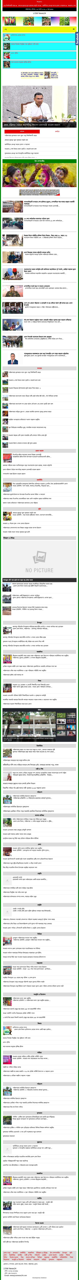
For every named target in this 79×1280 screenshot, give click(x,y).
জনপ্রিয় (57, 131)
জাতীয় (39, 1198)
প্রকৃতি (39, 873)
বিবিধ (39, 710)
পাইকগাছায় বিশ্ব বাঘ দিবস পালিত (13, 1107)
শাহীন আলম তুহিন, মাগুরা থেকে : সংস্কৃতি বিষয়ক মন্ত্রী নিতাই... (33, 1203)
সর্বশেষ (22, 131)
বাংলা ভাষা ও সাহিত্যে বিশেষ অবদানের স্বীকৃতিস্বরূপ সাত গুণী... (47, 321)
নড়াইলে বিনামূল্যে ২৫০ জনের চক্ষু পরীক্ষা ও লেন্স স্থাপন (19, 978)
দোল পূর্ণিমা (6, 1042)
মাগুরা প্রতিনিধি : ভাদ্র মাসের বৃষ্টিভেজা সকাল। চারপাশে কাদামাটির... (33, 514)
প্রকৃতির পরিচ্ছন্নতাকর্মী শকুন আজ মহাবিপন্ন (15, 1161)
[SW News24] (39, 13)
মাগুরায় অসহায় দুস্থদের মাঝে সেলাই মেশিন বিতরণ (19, 783)
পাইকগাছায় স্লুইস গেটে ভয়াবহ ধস (13, 675)
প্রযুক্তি (40, 905)
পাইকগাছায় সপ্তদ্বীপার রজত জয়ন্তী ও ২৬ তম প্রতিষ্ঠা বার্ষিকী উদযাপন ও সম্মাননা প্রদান (28, 1071)
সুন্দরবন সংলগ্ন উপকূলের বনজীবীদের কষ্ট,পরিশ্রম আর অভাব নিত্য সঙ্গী (23, 641)
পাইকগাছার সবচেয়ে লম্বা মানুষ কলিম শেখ (16, 760)
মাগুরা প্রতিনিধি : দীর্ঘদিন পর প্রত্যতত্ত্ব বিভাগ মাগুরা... (29, 608)
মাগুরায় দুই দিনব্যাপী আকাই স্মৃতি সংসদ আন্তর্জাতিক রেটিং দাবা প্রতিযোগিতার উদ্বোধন (28, 859)
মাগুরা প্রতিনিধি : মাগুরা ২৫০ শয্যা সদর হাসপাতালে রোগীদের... (32, 968)
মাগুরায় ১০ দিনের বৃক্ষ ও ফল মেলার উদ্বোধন (16, 523)
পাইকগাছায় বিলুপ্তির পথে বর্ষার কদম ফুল (15, 892)
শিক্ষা (39, 681)
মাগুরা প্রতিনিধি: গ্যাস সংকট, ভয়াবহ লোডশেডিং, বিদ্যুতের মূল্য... (40, 485)
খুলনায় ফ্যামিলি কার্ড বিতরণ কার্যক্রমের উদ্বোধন (17, 1217)
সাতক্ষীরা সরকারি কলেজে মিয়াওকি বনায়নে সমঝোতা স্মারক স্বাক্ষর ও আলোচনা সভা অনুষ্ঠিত (30, 700)
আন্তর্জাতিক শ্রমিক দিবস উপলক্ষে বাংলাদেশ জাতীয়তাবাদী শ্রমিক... (32, 456)
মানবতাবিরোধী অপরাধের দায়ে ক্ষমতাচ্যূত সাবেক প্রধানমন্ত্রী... (49, 204)
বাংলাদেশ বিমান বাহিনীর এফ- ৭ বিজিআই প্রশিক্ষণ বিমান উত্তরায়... (45, 237)
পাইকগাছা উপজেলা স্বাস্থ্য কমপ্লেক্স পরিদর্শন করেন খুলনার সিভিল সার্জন (23, 982)
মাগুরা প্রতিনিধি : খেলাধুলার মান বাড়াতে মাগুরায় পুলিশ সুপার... (31, 849)
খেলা (39, 844)
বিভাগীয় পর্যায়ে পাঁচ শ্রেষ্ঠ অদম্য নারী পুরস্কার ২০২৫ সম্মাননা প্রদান (24, 788)
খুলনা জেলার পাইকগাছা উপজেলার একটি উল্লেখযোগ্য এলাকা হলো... (32, 597)
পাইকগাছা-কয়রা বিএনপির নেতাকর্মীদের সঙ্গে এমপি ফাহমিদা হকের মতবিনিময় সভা (27, 499)
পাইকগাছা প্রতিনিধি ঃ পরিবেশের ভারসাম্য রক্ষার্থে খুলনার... (32, 797)
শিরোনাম (6, 1259)
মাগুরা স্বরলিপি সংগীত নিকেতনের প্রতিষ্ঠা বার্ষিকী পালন (19, 1013)
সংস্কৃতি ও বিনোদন (39, 994)
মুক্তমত (39, 1142)
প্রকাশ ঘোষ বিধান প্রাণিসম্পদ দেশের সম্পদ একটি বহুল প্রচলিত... (32, 1028)
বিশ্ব (22, 1257)
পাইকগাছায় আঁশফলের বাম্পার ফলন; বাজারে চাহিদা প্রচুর (19, 896)
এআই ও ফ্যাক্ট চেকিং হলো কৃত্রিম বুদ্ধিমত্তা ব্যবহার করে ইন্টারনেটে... (32, 910)
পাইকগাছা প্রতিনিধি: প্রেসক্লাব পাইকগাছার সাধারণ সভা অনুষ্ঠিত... (32, 939)
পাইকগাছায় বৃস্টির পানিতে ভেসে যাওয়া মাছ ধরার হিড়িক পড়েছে (21, 1238)
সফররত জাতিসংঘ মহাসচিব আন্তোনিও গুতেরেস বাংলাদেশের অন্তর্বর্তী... (50, 271)
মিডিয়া (39, 934)
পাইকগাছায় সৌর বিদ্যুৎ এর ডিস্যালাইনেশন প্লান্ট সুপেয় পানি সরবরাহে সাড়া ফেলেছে (27, 924)
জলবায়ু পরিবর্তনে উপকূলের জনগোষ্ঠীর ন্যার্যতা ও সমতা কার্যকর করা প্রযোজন (25, 646)
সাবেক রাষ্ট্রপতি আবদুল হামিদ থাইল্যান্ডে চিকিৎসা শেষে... (41, 253)
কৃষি (39, 509)
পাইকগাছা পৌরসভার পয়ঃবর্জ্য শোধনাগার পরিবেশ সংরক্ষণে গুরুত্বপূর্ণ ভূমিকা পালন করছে (29, 919)
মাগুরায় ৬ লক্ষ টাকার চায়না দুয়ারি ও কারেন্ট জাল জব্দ (58, 6)
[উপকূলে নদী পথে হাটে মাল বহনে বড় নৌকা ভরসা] (39, 561)
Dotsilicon (43, 1278)
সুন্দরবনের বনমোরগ (9, 1136)
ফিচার (39, 1023)
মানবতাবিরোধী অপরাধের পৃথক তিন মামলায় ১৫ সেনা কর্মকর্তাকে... (43, 220)
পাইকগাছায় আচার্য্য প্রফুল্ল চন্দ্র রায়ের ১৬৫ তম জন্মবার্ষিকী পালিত (22, 1009)
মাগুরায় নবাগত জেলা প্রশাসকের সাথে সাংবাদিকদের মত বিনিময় (21, 948)
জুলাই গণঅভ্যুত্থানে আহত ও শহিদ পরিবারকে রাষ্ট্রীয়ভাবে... (48, 305)
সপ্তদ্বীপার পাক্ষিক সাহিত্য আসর (12, 1067)
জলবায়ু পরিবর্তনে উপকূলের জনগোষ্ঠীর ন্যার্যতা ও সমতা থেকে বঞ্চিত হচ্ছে (24, 637)
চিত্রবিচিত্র (39, 746)
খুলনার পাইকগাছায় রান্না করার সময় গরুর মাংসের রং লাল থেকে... (34, 751)
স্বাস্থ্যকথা (39, 963)
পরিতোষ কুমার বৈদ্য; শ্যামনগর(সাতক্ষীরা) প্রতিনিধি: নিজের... (39, 774)
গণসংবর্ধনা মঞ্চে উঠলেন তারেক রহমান (14, 474)
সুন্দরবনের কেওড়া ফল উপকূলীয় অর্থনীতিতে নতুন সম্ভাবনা (22, 153)
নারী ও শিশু (39, 769)
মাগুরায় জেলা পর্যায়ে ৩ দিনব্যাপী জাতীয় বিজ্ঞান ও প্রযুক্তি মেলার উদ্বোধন (24, 928)
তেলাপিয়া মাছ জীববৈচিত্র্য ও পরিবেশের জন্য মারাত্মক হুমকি (20, 1165)
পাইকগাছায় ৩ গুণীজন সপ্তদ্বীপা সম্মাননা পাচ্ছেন (16, 1076)
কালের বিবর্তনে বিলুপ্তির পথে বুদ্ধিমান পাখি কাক (16, 1038)
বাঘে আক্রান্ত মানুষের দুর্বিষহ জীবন (13, 1046)
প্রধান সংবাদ (40, 451)
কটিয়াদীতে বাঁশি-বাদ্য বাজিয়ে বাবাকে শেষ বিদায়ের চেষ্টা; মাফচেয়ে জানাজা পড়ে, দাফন (31, 765)
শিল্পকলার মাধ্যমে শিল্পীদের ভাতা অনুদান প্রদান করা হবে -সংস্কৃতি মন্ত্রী (23, 1213)
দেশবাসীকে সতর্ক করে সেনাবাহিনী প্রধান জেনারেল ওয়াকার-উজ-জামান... (46, 287)
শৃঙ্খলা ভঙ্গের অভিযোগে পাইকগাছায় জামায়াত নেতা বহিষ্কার (20, 503)
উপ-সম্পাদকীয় (39, 161)
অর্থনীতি (22, 1253)
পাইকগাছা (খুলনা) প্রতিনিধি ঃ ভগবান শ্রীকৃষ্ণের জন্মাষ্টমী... (41, 657)
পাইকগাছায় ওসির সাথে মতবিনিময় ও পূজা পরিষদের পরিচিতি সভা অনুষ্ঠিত (24, 671)
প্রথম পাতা (6, 1253)
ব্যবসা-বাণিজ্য (39, 815)
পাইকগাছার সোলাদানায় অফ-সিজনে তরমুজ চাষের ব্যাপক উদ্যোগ (22, 528)
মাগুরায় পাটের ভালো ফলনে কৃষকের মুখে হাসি (16, 532)
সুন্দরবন (39, 1113)
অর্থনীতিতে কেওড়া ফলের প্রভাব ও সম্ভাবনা (29, 6)
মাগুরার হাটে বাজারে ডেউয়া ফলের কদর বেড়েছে (17, 834)
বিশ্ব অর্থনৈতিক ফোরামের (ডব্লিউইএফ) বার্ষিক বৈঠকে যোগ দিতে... (43, 338)
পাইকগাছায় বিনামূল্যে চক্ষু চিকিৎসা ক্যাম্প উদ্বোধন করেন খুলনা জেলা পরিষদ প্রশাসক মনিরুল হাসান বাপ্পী (33, 986)
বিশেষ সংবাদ (39, 1223)
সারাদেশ (36, 1259)
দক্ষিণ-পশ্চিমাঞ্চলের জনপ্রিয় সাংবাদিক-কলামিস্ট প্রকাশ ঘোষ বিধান (22, 1157)
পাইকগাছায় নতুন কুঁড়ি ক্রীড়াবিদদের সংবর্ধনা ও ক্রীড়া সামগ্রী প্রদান (22, 863)
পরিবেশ (39, 792)
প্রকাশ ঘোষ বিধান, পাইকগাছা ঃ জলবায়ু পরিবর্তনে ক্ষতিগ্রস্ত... (38, 628)
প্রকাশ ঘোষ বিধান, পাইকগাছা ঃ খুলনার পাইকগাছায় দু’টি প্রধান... (38, 1228)
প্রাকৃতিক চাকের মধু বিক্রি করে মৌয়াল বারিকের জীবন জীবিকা (20, 838)
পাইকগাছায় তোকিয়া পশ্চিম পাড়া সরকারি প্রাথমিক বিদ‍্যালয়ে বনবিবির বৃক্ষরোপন (28, 811)
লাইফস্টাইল (63, 1257)
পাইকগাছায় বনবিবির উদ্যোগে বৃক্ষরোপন (16, 807)
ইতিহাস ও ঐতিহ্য (8, 538)
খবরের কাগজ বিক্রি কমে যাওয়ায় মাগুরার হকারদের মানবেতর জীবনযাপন (24, 957)
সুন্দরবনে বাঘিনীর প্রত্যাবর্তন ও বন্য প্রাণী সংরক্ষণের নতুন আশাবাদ (22, 1132)
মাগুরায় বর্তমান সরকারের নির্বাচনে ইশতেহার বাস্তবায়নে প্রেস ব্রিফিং (22, 953)
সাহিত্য (39, 1052)
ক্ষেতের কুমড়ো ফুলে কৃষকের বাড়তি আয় (16, 140)
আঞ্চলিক (39, 652)
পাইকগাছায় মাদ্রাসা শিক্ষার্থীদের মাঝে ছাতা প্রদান (17, 704)
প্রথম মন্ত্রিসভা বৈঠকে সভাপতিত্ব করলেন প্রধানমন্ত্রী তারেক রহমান (32, 125)
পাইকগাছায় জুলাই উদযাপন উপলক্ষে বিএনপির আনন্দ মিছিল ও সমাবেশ (24, 494)
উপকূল (39, 623)
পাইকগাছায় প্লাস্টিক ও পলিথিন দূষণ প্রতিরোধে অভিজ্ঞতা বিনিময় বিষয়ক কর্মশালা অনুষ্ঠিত (28, 1127)
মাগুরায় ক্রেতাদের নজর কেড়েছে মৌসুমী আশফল (17, 830)
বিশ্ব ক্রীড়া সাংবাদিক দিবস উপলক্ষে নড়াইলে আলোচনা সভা (20, 867)
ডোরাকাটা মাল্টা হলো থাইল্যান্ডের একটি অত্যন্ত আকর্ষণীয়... (30, 878)
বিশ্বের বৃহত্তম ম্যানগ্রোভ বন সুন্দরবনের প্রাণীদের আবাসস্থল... (34, 1118)
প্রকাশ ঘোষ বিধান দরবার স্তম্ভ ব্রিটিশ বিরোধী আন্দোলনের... (32, 585)
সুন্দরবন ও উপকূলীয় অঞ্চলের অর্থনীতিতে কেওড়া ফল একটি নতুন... (32, 1147)
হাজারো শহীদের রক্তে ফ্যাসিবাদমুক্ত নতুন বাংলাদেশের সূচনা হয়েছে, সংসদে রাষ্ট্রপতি (27, 465)
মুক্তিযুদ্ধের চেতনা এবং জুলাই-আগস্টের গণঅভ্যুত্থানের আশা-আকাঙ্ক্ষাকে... (46, 355)
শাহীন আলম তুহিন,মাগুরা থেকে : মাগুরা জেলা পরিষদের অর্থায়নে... (32, 686)
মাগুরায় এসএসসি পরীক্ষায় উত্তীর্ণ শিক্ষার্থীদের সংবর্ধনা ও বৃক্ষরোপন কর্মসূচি (24, 695)
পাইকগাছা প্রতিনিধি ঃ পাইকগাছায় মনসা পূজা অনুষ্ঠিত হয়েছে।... (32, 999)
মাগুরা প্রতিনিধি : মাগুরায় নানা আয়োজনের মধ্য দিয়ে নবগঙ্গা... (31, 1057)
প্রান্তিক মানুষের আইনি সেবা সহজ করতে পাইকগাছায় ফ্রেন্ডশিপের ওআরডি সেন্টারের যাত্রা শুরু (30, 666)
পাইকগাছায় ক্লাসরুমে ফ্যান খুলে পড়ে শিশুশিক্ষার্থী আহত (21, 135)
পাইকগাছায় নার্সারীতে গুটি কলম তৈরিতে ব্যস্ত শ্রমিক (18, 888)
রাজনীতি (39, 480)
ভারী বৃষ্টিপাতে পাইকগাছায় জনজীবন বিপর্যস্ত (16, 1242)
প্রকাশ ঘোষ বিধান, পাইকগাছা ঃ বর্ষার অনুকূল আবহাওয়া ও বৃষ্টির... (33, 820)
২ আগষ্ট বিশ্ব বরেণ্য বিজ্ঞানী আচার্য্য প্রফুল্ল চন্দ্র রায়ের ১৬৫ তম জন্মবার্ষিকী (24, 1017)
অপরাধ (39, 368)
